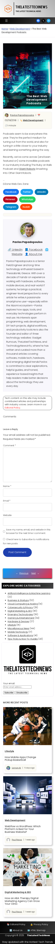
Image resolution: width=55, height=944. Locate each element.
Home (5, 28)
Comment (9, 445)
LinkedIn (41, 191)
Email (6, 500)
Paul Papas (17, 839)
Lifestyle (12, 624)
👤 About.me (33, 254)
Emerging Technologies (20, 614)
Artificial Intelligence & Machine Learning (29, 593)
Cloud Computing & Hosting (23, 603)
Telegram (11, 206)
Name (7, 486)
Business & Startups (18, 600)
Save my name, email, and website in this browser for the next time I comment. (28, 531)
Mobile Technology (18, 631)
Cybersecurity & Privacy (20, 607)
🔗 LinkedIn (15, 249)
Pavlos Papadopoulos (22, 115)
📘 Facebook (34, 249)
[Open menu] (6, 20)
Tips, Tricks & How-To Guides (23, 638)
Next (33, 573)
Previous (23, 573)
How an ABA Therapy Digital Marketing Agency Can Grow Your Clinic (22, 901)
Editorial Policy (12, 407)
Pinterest (10, 199)
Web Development (20, 28)
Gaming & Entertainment (21, 617)
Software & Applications (20, 635)
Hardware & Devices (18, 621)
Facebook (11, 191)
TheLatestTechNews (38, 935)
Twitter (27, 191)
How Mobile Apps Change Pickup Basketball (20, 758)
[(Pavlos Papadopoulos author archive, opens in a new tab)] (27, 236)
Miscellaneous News (18, 628)
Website (7, 515)
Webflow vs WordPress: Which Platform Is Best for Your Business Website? (23, 829)
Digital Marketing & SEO (20, 610)
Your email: (9, 683)
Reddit (26, 206)
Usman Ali (16, 768)
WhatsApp (27, 199)
